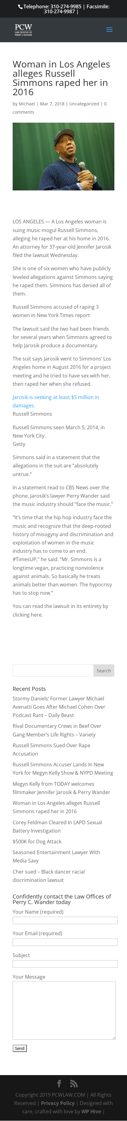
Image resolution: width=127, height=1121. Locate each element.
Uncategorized (84, 104)
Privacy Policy (58, 1103)
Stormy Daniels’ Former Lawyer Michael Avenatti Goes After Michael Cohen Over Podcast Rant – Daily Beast (59, 707)
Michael (27, 104)
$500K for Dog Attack (37, 841)
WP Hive (91, 1111)
